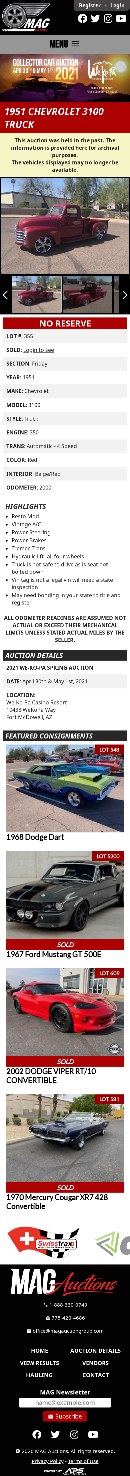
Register (90, 5)
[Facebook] (82, 18)
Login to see (38, 350)
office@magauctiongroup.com (65, 1330)
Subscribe (65, 1416)
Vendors (95, 1363)
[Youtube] (121, 18)
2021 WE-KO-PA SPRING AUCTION (49, 667)
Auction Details (95, 1350)
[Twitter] (95, 18)
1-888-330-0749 (65, 1304)
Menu (65, 43)
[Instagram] (108, 18)
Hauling (39, 1375)
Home (39, 1350)
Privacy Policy (48, 1461)
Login (117, 5)
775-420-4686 (65, 1317)
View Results (39, 1363)
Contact (95, 1375)
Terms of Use (83, 1461)
